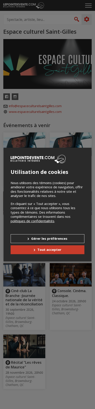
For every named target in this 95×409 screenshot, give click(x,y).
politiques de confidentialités (32, 221)
